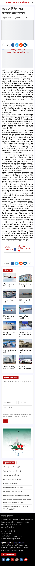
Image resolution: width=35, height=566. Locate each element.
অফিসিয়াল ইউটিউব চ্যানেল (24, 247)
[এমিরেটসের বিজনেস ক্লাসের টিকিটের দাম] (25, 309)
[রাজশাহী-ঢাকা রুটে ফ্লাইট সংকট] (25, 343)
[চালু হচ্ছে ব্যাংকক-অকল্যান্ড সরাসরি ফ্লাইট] (25, 359)
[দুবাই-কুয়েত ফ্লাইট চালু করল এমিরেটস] (9, 325)
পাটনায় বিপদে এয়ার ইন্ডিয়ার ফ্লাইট (11, 467)
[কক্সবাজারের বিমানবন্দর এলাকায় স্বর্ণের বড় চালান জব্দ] (25, 325)
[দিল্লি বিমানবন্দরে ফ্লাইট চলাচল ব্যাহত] (25, 293)
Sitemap (20, 550)
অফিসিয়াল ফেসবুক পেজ (9, 248)
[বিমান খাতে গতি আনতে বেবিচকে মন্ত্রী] (25, 277)
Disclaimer (12, 550)
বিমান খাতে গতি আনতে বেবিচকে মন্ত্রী (12, 471)
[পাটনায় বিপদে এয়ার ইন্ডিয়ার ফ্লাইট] (9, 277)
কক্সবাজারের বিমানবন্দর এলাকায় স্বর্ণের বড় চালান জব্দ (16, 496)
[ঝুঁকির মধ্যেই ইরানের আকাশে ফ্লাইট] (9, 309)
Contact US (5, 548)
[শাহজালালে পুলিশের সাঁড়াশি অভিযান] (9, 293)
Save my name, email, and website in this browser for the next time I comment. (17, 415)
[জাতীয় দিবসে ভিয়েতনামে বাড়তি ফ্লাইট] (9, 343)
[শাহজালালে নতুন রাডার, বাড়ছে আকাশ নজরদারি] (9, 359)
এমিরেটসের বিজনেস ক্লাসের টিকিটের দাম (13, 487)
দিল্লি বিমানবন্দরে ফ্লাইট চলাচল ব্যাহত (12, 479)
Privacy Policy (16, 548)
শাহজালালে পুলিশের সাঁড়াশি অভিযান (12, 475)
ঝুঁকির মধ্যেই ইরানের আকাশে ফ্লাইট (11, 483)
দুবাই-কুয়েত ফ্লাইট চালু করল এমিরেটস (12, 492)
